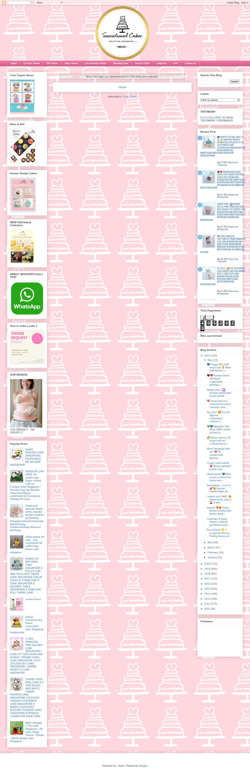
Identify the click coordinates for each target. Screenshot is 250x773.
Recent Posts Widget (208, 300)
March (212, 547)
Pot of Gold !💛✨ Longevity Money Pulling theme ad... (219, 533)
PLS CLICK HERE (210, 117)
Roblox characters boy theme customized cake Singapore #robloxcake (26, 624)
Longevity (161, 63)
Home (14, 63)
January (213, 557)
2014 (207, 593)
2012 (207, 603)
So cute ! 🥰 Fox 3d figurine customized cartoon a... (218, 417)
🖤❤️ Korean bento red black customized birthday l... (218, 380)
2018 (207, 573)
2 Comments (222, 164)
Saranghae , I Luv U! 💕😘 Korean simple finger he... (219, 488)
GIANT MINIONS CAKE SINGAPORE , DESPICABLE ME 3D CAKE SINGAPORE (27, 457)
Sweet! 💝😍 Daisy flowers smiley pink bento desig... (219, 510)
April (210, 542)
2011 (207, 608)
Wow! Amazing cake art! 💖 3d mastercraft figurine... (218, 453)
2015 (207, 588)
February (213, 552)
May (210, 360)
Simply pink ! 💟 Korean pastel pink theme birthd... (219, 392)
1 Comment (221, 261)
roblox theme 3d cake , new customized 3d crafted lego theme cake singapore (27, 544)
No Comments (222, 196)
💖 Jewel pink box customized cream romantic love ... (219, 404)
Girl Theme (52, 63)
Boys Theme (71, 63)
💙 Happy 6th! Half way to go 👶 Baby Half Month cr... (219, 367)
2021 (207, 355)
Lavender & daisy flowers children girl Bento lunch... (218, 522)
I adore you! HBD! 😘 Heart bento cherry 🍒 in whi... (219, 499)
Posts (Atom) (130, 96)
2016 (207, 583)
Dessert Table (142, 63)
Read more (233, 162)
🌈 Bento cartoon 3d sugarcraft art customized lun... (219, 440)
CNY (175, 63)
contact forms (33, 599)
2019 (207, 568)
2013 (207, 598)
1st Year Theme (32, 63)
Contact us (190, 63)
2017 (207, 578)
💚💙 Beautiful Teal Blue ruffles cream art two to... (219, 429)
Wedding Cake (120, 63)
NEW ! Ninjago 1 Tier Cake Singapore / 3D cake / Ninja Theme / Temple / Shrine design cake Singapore (27, 732)
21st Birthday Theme (96, 63)
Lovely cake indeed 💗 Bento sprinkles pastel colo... (219, 466)
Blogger (143, 765)
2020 (207, 563)
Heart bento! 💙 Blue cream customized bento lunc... (219, 477)
